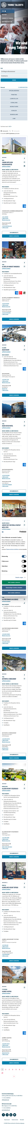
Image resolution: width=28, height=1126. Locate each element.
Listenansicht (5, 131)
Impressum (7, 1119)
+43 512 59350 (5, 303)
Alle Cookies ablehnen (14, 592)
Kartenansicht (16, 131)
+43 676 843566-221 (7, 226)
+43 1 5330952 (6, 1097)
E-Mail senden (5, 218)
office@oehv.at (5, 1099)
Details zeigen (19, 577)
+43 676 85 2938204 (7, 484)
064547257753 (5, 1053)
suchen (14, 80)
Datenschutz (15, 1119)
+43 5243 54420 (6, 634)
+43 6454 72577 (6, 1043)
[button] (5, 152)
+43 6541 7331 (5, 379)
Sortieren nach (4, 126)
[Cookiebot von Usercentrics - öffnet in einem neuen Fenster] (19, 532)
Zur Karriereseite (14, 232)
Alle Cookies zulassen (14, 582)
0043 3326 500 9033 (7, 846)
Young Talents (15, 4)
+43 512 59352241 (6, 312)
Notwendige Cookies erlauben (14, 587)
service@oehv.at (6, 1110)
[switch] (24, 561)
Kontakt (22, 1119)
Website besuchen (6, 220)
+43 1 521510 (5, 217)
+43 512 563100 (5, 475)
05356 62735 (5, 748)
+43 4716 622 (5, 945)
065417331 (4, 388)
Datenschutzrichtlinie (12, 549)
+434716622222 (5, 954)
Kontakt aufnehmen (14, 236)
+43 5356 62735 (6, 738)
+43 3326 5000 (5, 837)
